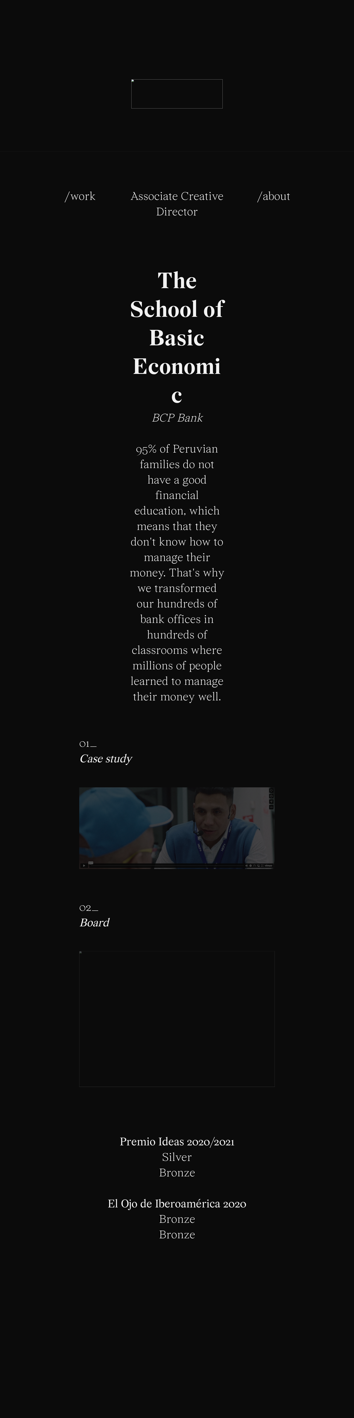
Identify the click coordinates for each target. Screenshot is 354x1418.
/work (80, 197)
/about (273, 197)
